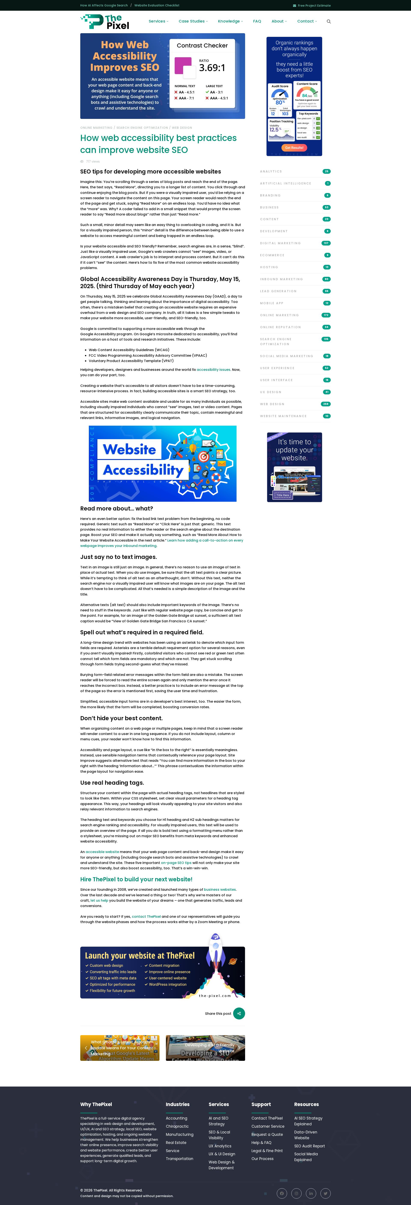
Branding (294, 195)
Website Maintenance (294, 416)
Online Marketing (96, 128)
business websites (220, 889)
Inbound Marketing (294, 279)
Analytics (294, 171)
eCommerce (294, 255)
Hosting (294, 267)
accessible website (102, 851)
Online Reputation (294, 327)
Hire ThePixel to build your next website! (136, 879)
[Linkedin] (311, 1193)
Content (294, 219)
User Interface (294, 380)
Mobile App (294, 303)
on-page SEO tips (176, 862)
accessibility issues (213, 369)
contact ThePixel (146, 916)
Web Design (182, 128)
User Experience (294, 368)
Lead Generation (294, 291)
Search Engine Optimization (142, 128)
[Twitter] (325, 1193)
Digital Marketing (294, 243)
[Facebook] (282, 1193)
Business (294, 207)
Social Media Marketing (294, 356)
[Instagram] (296, 1193)
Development (294, 231)
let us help (99, 900)
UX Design (294, 392)
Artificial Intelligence (294, 183)
